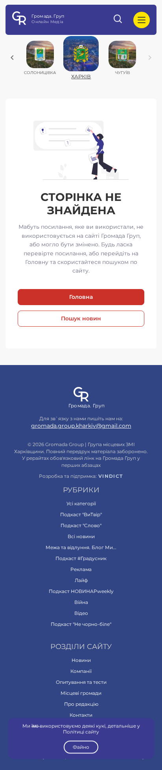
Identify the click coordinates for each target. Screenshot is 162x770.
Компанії (81, 671)
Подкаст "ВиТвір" (81, 514)
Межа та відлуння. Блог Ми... (81, 547)
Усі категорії (81, 503)
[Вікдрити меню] (141, 20)
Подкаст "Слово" (81, 525)
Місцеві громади (81, 693)
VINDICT (110, 476)
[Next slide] (149, 57)
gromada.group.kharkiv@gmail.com (81, 425)
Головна (81, 296)
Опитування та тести (81, 682)
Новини (81, 660)
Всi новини (81, 536)
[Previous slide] (12, 57)
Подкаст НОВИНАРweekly (81, 591)
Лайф (81, 580)
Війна (81, 602)
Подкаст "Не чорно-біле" (81, 624)
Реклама (81, 569)
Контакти (81, 715)
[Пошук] (118, 20)
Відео (81, 613)
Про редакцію (81, 704)
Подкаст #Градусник (81, 558)
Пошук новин (81, 318)
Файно (81, 747)
